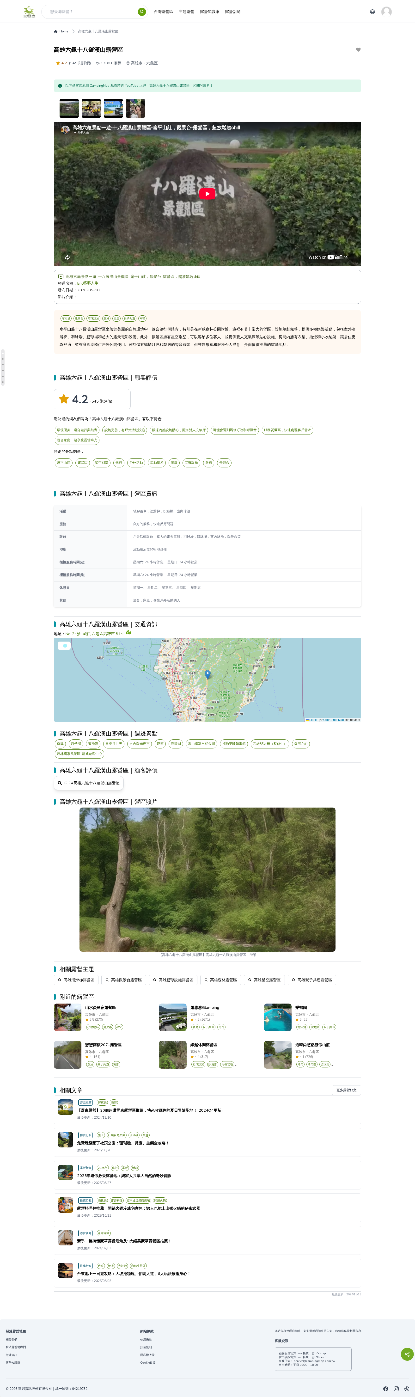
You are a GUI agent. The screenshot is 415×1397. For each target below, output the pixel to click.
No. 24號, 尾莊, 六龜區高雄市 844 (94, 634)
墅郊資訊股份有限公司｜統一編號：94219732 (52, 1388)
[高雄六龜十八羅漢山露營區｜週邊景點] (3, 370)
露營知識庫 (13, 1363)
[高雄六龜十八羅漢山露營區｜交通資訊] (3, 364)
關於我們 (11, 1340)
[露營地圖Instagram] (396, 1388)
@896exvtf (318, 1357)
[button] (208, 675)
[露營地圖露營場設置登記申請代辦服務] (406, 1388)
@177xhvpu (319, 1353)
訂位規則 (146, 1347)
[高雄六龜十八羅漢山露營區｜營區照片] (3, 382)
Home (64, 31)
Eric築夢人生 (87, 283)
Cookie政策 (147, 1363)
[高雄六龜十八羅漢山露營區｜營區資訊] (3, 359)
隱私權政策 (147, 1355)
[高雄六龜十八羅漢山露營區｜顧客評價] (3, 353)
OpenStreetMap (333, 719)
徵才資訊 (11, 1355)
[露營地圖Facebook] (385, 1388)
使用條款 (146, 1340)
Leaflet (313, 719)
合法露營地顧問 (16, 1347)
